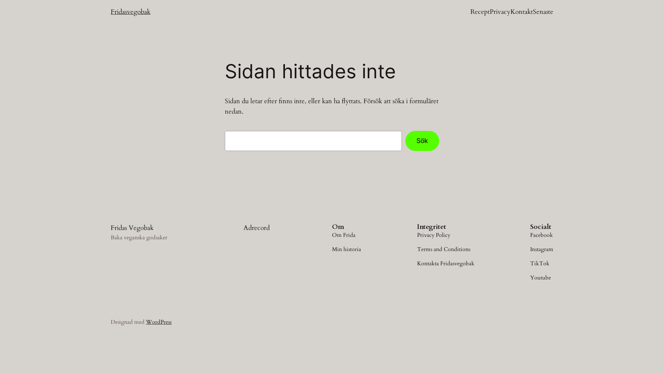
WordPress (159, 322)
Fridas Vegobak (132, 227)
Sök (422, 140)
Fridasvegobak (130, 11)
